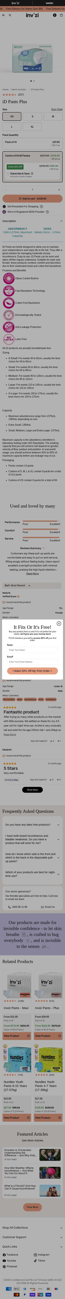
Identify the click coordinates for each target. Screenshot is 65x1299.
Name (10, 645)
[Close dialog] (59, 624)
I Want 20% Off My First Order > (32, 670)
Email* (10, 657)
